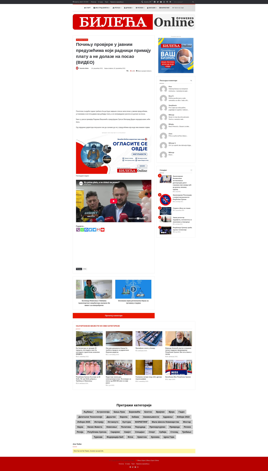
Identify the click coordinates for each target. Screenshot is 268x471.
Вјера (171, 412)
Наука (80, 427)
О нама (100, 2)
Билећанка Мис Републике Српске (178, 377)
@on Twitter (77, 444)
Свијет (127, 432)
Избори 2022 (183, 417)
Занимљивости (151, 417)
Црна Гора (169, 437)
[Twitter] (90, 230)
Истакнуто (113, 422)
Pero (170, 86)
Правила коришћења (116, 2)
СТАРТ (88, 8)
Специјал (140, 432)
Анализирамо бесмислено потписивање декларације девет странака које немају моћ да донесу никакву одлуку (182, 182)
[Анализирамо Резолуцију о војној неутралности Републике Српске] (165, 200)
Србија (162, 432)
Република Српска (82, 40)
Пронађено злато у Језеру (145, 348)
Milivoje (171, 115)
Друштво (111, 417)
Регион (140, 8)
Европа (123, 417)
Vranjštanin (173, 105)
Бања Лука (119, 412)
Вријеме (160, 412)
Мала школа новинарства (165, 422)
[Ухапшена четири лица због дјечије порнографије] (149, 367)
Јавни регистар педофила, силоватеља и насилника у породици (182, 220)
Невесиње (111, 427)
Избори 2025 (83, 422)
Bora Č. (171, 96)
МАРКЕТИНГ (165, 8)
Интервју (99, 422)
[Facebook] (86, 230)
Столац (174, 432)
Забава (135, 417)
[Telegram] (94, 230)
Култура (126, 422)
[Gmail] (98, 230)
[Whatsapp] (82, 230)
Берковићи (134, 412)
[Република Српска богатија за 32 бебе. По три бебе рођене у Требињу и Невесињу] (89, 367)
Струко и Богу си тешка (181, 208)
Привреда (174, 427)
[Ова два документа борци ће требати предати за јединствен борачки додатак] (119, 338)
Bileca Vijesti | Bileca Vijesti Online (148, 460)
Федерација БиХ (115, 437)
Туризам (98, 437)
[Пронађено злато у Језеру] (149, 338)
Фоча (130, 437)
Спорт (152, 432)
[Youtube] (102, 230)
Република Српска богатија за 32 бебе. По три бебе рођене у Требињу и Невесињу (88, 379)
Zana (170, 133)
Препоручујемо (157, 427)
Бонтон (148, 412)
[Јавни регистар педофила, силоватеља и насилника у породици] (165, 219)
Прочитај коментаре (113, 316)
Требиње (186, 432)
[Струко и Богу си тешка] (165, 211)
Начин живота (94, 427)
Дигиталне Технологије (90, 417)
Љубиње (88, 412)
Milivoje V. (172, 143)
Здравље (168, 417)
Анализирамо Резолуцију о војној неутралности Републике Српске (182, 197)
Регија (80, 432)
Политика (126, 427)
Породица (140, 427)
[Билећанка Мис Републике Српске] (178, 367)
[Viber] (78, 230)
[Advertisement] (113, 92)
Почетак (93, 2)
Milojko (171, 124)
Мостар (187, 422)
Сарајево (115, 432)
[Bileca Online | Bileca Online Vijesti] (134, 22)
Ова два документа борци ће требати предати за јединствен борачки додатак (117, 350)
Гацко (181, 412)
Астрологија (103, 412)
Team (106, 2)
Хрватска (142, 437)
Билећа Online (84, 68)
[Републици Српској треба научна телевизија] (165, 230)
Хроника (155, 437)
